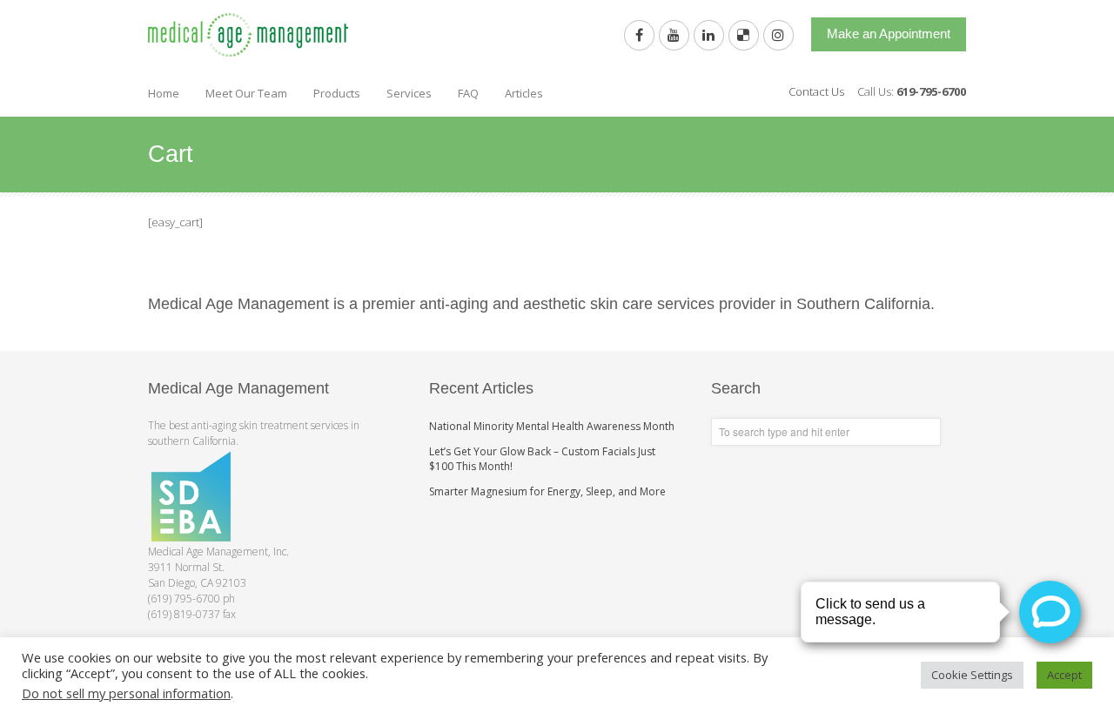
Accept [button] (1064, 675)
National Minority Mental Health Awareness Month (551, 426)
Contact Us (816, 91)
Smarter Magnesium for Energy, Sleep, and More (547, 491)
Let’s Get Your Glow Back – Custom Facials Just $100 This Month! (542, 459)
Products (336, 93)
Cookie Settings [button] (972, 675)
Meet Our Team (246, 93)
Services (409, 93)
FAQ (468, 93)
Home (163, 93)
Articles (524, 93)
